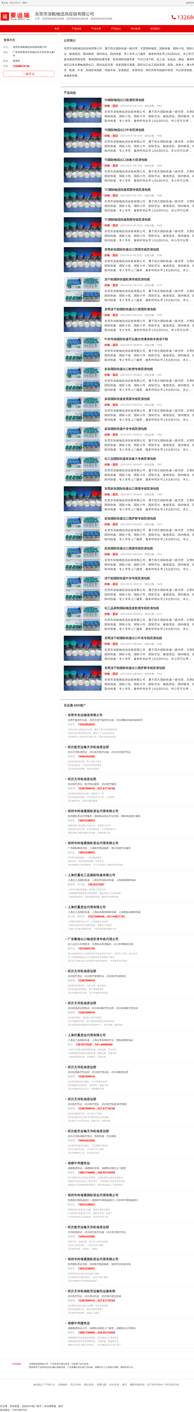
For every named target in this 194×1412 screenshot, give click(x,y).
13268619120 (21, 66)
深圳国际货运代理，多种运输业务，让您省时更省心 (92, 829)
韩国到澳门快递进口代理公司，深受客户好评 (89, 825)
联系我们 (155, 28)
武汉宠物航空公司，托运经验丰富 (84, 1152)
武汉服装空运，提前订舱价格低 (82, 800)
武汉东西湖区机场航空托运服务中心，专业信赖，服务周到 (95, 1024)
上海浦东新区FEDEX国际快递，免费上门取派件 (90, 925)
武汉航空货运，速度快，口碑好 (82, 1248)
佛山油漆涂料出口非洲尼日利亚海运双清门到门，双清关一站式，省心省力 (103, 953)
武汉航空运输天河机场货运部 (88, 747)
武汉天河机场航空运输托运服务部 (91, 1291)
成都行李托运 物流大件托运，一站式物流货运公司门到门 (94, 1344)
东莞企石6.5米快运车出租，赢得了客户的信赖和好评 (92, 729)
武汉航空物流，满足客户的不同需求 (85, 1017)
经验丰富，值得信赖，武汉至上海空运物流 (88, 1241)
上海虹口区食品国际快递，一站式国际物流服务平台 (92, 928)
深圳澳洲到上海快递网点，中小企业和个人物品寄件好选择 (95, 864)
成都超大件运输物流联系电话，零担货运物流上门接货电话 (95, 1184)
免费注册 (101, 1384)
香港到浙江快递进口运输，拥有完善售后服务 (89, 1209)
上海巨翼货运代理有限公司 (87, 907)
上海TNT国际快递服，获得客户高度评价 (87, 889)
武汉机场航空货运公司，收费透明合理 (86, 1088)
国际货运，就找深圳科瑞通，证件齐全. (86, 861)
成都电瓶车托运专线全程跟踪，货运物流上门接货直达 (93, 1337)
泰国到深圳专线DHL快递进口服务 (83, 1273)
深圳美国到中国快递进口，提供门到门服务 (88, 1277)
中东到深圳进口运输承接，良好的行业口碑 (88, 1216)
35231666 (75, 1384)
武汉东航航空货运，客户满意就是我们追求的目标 (91, 1021)
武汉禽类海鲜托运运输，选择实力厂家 (86, 793)
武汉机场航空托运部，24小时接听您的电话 (88, 992)
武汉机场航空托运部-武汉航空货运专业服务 (88, 1117)
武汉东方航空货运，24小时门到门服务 (86, 1149)
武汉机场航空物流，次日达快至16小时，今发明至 (91, 797)
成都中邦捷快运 (79, 1163)
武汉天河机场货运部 (82, 779)
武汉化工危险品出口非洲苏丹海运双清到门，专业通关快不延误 (97, 960)
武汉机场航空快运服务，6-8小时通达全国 (87, 1081)
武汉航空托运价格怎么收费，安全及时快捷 (88, 1305)
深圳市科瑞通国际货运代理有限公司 (93, 811)
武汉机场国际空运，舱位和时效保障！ (86, 1309)
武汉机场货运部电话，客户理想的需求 (86, 989)
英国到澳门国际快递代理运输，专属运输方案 (89, 832)
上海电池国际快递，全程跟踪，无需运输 (87, 1056)
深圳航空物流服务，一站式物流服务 (85, 857)
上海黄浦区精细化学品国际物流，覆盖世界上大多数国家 (94, 893)
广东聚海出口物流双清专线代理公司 (93, 939)
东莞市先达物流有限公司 (85, 715)
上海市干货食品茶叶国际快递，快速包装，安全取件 (92, 1049)
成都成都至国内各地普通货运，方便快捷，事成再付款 (93, 1341)
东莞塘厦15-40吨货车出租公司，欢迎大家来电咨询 (92, 736)
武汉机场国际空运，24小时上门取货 (85, 1113)
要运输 (5, 2)
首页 (56, 28)
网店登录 (89, 1384)
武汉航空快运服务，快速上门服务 (84, 1312)
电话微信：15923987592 (13, 1410)
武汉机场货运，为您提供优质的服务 (85, 765)
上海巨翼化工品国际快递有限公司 (91, 875)
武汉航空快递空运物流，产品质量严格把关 (88, 1145)
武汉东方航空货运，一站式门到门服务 (86, 1245)
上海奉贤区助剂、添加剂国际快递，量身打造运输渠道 (93, 896)
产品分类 (96, 28)
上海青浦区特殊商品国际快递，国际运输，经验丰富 (92, 1053)
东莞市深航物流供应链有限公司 (64, 14)
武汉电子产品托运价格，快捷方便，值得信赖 (89, 1120)
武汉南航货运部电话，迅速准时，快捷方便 (88, 1085)
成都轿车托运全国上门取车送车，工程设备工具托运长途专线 (96, 1181)
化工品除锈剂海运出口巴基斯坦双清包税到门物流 (91, 957)
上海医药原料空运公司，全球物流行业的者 (88, 921)
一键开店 (29, 74)
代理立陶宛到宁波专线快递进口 (82, 1280)
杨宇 (124, 1384)
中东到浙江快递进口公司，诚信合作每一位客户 (90, 1213)
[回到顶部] (190, 1408)
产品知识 (116, 28)
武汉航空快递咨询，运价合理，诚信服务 (87, 985)
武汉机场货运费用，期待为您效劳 (84, 768)
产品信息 (76, 28)
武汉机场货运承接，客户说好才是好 (85, 761)
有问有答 (135, 28)
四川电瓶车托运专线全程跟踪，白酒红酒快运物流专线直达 (95, 1177)
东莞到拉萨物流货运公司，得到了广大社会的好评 (91, 733)
